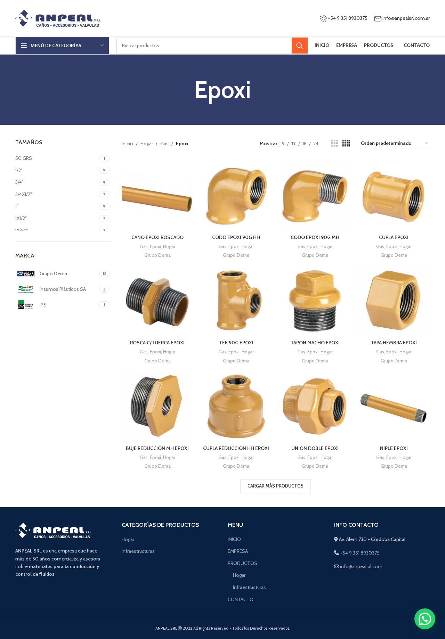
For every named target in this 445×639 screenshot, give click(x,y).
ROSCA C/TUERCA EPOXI (157, 342)
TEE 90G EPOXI (236, 342)
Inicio (127, 143)
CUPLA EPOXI (393, 237)
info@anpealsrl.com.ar (406, 18)
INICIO (234, 539)
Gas (164, 143)
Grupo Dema (157, 255)
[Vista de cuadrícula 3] (334, 143)
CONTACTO (240, 599)
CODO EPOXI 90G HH (236, 237)
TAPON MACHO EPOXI (315, 342)
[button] (424, 618)
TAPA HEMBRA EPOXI (394, 342)
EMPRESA (238, 551)
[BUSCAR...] (300, 46)
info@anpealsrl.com (361, 566)
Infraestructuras (138, 551)
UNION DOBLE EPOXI (315, 448)
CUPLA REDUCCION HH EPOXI (236, 448)
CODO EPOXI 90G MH (315, 237)
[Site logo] (58, 18)
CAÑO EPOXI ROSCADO (157, 237)
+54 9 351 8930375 (347, 18)
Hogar (146, 143)
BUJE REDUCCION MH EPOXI (157, 448)
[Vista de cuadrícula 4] (346, 143)
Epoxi (155, 246)
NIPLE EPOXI (394, 448)
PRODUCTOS (242, 563)
